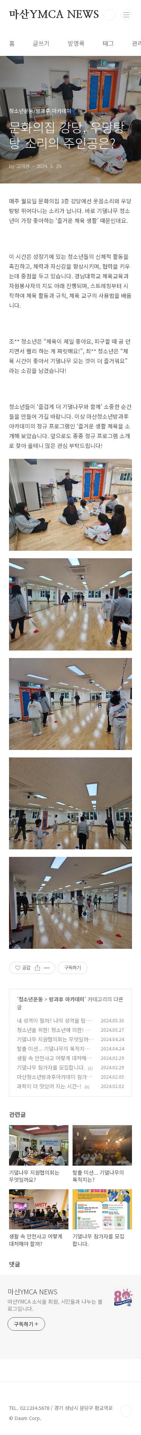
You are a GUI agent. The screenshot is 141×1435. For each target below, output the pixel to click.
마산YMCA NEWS (54, 15)
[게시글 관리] (47, 968)
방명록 (76, 43)
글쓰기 (41, 43)
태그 (108, 43)
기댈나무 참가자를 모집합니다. (51, 1067)
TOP (126, 1411)
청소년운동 (30, 999)
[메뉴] (126, 14)
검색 (109, 15)
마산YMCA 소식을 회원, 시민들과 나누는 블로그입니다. (55, 1305)
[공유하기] (37, 968)
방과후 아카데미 (67, 999)
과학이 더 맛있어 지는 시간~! (49, 1086)
